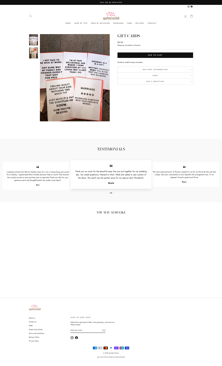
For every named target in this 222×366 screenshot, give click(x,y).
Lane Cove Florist (102, 357)
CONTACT (152, 23)
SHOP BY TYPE (81, 23)
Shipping (120, 45)
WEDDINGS (118, 23)
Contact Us (32, 322)
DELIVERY (140, 23)
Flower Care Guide (36, 329)
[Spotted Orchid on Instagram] (72, 337)
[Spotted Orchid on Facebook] (76, 337)
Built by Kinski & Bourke (117, 357)
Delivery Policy (34, 337)
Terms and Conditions (36, 333)
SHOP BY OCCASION (100, 23)
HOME (68, 23)
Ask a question (155, 81)
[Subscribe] (103, 330)
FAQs (129, 23)
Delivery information (155, 69)
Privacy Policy (34, 341)
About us (32, 318)
